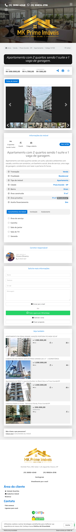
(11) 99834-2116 (39, 5)
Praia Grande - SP (26, 48)
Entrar (8, 497)
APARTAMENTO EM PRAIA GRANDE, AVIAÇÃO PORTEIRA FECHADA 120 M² (31, 336)
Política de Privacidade (42, 526)
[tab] (12, 81)
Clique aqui (9, 434)
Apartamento (38, 48)
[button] (10, 104)
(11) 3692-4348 (17, 5)
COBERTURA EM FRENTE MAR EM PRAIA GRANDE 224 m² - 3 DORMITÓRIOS (32, 359)
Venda (15, 48)
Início (9, 48)
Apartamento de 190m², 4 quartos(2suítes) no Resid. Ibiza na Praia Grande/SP (33, 381)
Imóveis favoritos (13, 491)
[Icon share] (6, 9)
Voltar (68, 48)
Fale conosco (9, 505)
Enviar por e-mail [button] (39, 304)
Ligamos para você (11, 508)
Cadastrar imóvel (13, 494)
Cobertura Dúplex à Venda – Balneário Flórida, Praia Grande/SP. (28, 403)
